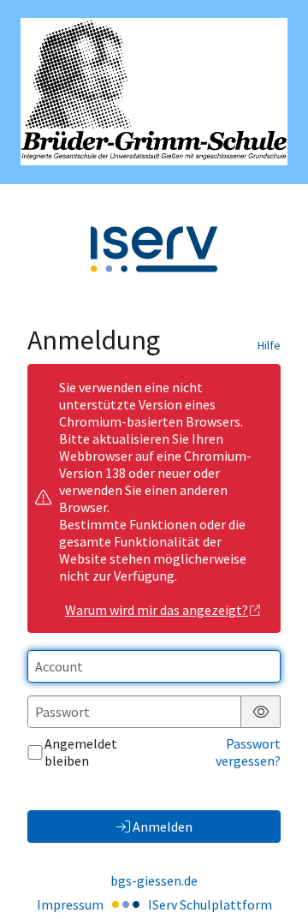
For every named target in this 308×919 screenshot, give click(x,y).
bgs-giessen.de (154, 880)
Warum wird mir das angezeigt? (156, 609)
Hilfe (269, 345)
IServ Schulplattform (210, 904)
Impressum (70, 904)
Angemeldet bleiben (80, 752)
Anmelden (162, 826)
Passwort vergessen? (248, 752)
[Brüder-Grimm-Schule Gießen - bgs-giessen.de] (154, 91)
